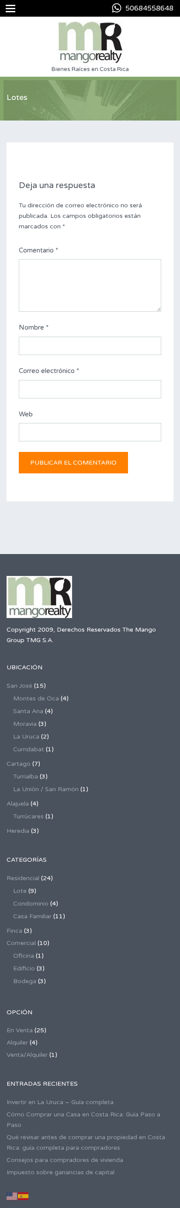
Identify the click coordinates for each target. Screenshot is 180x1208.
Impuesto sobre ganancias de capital (60, 1172)
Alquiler (17, 1042)
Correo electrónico (49, 371)
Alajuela (18, 803)
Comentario (38, 250)
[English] (12, 1196)
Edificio (24, 968)
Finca (14, 930)
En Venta (20, 1030)
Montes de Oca (36, 698)
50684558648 (149, 8)
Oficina (23, 955)
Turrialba (25, 776)
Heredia (18, 831)
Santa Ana (28, 711)
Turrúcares (28, 816)
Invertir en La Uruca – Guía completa (60, 1102)
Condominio (30, 903)
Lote (20, 891)
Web (26, 414)
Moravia (25, 724)
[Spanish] (23, 1196)
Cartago (19, 763)
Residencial (23, 878)
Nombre (33, 327)
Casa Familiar (32, 916)
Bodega (24, 981)
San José (19, 685)
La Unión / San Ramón (46, 789)
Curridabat (28, 749)
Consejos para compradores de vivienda (65, 1160)
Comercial (21, 943)
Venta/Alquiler (27, 1055)
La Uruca (26, 736)
